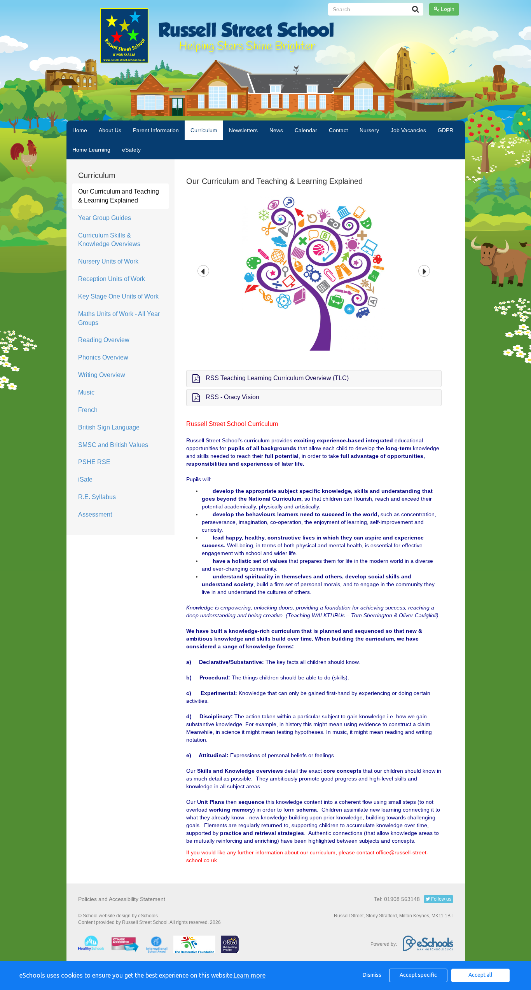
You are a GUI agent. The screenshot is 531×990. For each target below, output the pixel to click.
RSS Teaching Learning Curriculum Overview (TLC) (277, 378)
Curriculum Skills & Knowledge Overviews (109, 240)
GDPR (445, 130)
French (88, 410)
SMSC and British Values (113, 445)
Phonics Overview (103, 357)
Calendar (306, 130)
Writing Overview (101, 375)
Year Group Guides (104, 218)
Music (86, 392)
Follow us (440, 899)
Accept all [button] (480, 975)
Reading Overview (103, 340)
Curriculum (203, 130)
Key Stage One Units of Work (118, 296)
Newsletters (243, 130)
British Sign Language (109, 427)
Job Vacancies (408, 130)
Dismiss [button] (372, 975)
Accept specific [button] (418, 975)
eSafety (131, 150)
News (276, 130)
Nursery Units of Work (108, 261)
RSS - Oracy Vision (232, 397)
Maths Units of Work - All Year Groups (119, 318)
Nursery (369, 130)
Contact (338, 130)
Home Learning (91, 150)
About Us (110, 130)
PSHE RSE (94, 462)
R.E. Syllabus (97, 497)
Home (79, 130)
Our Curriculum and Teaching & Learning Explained (118, 196)
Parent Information (156, 130)
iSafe (85, 479)
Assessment (95, 514)
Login (446, 9)
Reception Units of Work (111, 279)
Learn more (250, 975)
